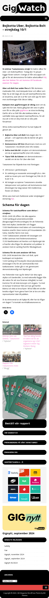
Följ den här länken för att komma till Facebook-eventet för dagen (24, 80)
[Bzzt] (13, 481)
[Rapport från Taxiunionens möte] (12, 357)
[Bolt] (24, 481)
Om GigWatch (11, 433)
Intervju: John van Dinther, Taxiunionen (11, 337)
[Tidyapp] (24, 497)
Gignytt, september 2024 (18, 533)
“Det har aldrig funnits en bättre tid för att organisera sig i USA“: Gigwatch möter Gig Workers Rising (32, 341)
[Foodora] (35, 481)
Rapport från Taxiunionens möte (10, 364)
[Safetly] (13, 472)
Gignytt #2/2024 (10, 563)
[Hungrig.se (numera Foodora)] (24, 489)
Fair (5, 550)
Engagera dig (10, 452)
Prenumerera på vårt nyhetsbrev (20, 442)
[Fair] (24, 472)
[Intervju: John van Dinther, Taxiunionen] (12, 330)
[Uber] (35, 497)
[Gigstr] (13, 489)
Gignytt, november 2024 (14, 554)
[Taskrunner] (35, 489)
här (12, 199)
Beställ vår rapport (17, 423)
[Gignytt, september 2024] (24, 518)
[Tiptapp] (13, 497)
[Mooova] (35, 472)
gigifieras (24, 110)
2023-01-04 (9, 36)
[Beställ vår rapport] (24, 397)
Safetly (7, 546)
